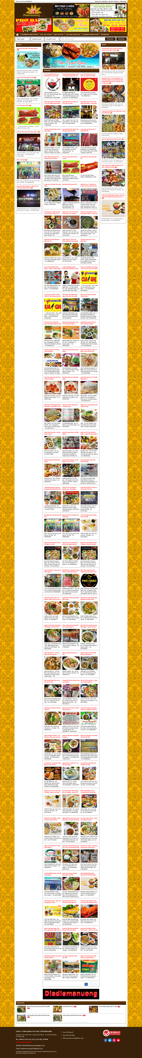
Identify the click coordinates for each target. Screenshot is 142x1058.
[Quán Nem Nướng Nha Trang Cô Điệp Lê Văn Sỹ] (53, 553)
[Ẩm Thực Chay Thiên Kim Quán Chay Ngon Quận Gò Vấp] (53, 333)
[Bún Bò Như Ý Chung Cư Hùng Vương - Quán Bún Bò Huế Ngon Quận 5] (71, 581)
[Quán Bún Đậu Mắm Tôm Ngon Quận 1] (28, 60)
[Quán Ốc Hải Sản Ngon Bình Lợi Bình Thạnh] (71, 416)
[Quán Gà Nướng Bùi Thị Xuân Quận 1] (71, 360)
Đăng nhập (123, 1)
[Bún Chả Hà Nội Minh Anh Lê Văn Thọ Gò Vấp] (53, 691)
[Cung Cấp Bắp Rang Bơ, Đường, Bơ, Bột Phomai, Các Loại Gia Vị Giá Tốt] (71, 278)
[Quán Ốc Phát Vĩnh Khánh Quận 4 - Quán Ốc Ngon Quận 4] (53, 278)
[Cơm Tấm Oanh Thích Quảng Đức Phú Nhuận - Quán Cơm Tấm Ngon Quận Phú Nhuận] (71, 801)
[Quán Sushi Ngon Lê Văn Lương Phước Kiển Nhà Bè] (89, 801)
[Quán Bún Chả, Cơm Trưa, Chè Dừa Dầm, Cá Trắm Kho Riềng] (71, 829)
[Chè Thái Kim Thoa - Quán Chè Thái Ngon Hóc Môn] (53, 912)
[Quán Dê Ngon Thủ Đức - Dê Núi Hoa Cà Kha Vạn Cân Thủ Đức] (53, 746)
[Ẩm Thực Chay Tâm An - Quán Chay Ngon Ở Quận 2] (89, 829)
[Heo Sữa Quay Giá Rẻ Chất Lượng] (71, 168)
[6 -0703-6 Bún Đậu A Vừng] (71, 55)
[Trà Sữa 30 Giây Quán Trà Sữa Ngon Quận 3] (53, 140)
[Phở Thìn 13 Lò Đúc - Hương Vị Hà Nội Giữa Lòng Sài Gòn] (89, 856)
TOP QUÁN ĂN (105, 34)
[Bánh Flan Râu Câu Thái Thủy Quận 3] (71, 388)
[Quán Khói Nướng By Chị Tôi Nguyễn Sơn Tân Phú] (71, 471)
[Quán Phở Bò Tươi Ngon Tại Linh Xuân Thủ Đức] (71, 112)
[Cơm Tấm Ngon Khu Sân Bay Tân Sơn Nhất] (89, 526)
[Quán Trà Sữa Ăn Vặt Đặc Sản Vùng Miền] (71, 526)
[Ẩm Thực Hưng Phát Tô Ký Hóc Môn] (71, 967)
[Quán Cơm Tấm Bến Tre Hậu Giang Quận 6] (53, 856)
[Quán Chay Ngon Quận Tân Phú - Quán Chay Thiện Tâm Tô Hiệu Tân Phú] (53, 939)
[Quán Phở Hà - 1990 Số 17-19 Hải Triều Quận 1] (71, 774)
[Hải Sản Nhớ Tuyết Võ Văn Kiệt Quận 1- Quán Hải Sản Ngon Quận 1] (113, 61)
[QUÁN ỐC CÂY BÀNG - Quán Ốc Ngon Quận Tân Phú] (53, 829)
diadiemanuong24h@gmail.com (32, 1048)
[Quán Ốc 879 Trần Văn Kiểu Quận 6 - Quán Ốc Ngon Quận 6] (89, 443)
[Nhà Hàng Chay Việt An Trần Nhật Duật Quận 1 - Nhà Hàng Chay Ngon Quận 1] (89, 112)
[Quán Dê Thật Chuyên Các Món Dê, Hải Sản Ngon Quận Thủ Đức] (28, 199)
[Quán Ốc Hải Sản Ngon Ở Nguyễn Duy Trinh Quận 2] (71, 498)
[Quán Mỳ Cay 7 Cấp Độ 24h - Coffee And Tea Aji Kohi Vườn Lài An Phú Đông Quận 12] (89, 195)
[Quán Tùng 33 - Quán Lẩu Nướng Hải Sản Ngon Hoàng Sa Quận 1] (71, 250)
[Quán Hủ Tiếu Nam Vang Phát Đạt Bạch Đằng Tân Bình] (71, 939)
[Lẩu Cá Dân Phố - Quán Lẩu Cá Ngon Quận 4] (53, 581)
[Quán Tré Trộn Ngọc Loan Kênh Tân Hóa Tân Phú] (89, 746)
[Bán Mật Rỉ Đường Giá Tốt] (71, 195)
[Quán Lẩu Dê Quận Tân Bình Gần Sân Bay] (89, 305)
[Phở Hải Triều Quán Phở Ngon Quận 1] (28, 143)
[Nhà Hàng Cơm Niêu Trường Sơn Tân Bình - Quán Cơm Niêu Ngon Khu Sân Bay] (53, 223)
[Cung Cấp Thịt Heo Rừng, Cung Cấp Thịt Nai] (71, 691)
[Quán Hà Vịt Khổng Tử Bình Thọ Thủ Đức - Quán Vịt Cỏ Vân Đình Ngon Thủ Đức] (89, 939)
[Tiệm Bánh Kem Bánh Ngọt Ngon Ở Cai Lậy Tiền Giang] (71, 305)
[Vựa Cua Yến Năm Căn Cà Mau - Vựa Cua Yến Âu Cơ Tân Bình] (89, 278)
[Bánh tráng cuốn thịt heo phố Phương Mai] (21, 1009)
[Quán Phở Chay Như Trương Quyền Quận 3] (53, 443)
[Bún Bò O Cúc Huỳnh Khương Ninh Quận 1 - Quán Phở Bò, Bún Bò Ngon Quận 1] (89, 636)
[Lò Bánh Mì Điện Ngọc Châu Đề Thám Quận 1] (53, 884)
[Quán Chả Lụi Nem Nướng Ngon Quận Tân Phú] (71, 884)
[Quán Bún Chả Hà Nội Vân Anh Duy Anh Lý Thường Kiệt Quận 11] (71, 856)
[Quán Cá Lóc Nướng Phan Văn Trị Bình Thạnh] (89, 416)
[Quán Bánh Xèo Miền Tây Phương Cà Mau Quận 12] (71, 912)
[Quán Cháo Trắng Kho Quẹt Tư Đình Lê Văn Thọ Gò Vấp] (89, 360)
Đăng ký (116, 1)
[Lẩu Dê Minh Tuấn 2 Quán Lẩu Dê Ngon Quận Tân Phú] (71, 140)
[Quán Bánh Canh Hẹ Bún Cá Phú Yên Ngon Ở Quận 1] (89, 333)
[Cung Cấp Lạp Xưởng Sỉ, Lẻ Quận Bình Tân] (89, 140)
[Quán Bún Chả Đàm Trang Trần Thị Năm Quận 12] (53, 967)
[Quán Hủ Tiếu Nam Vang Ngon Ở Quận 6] (71, 746)
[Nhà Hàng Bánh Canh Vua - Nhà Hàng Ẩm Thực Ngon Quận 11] (53, 85)
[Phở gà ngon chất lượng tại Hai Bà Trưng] (21, 1018)
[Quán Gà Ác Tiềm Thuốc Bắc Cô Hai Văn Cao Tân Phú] (71, 223)
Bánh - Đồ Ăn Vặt (58, 34)
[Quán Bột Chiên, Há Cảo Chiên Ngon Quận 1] (89, 388)
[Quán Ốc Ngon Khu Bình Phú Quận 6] (53, 471)
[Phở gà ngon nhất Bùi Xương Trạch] (57, 1018)
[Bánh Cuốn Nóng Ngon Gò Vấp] (28, 88)
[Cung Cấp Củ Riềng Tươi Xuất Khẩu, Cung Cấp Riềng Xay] (113, 124)
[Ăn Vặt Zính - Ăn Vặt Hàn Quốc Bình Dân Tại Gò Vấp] (53, 774)
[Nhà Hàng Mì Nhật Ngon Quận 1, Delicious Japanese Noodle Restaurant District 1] (113, 209)
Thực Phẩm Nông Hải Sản (73, 34)
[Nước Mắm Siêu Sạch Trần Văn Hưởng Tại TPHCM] (53, 168)
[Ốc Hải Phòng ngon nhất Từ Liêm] (93, 1009)
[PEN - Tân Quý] (28, 171)
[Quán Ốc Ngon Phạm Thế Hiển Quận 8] (71, 443)
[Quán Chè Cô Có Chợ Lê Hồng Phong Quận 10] (71, 719)
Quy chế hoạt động (69, 1035)
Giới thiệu (104, 1)
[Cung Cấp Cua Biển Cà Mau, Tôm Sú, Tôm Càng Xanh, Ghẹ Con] (53, 305)
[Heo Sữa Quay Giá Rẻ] (28, 116)
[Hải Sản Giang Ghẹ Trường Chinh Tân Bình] (53, 360)
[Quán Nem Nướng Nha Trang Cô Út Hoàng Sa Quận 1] (71, 333)
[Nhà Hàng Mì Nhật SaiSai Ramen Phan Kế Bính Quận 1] (89, 884)
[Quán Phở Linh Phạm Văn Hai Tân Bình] (53, 719)
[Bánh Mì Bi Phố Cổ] (57, 1009)
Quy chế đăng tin (68, 1032)
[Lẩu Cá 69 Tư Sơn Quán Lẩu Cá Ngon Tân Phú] (89, 774)
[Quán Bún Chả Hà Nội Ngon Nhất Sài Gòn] (53, 250)
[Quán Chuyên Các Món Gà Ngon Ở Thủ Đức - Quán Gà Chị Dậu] (113, 178)
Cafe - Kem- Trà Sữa (45, 34)
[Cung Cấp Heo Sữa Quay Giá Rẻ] (89, 168)
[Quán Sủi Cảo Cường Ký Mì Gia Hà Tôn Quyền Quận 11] (71, 553)
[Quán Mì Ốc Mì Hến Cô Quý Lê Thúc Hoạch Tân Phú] (89, 498)
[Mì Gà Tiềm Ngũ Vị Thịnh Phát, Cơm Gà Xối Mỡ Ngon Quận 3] (53, 112)
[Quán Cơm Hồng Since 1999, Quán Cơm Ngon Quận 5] (89, 967)
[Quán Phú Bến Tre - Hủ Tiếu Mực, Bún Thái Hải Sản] (53, 664)
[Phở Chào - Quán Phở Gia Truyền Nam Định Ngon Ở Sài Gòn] (89, 581)
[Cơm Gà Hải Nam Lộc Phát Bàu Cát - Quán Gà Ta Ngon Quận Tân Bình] (89, 85)
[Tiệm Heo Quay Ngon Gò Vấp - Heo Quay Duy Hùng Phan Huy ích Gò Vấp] (89, 912)
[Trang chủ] (17, 34)
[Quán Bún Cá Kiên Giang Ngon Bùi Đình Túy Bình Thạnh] (89, 608)
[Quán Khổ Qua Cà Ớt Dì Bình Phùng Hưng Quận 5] (89, 664)
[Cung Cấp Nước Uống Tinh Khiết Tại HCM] (89, 471)
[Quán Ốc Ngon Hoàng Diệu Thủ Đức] (113, 150)
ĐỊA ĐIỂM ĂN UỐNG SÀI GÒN (30, 34)
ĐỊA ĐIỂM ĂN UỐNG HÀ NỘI (90, 34)
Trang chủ (97, 1)
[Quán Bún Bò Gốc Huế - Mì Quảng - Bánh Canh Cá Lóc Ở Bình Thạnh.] (53, 608)
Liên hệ (111, 1)
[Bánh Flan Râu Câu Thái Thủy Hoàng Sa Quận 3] (53, 388)
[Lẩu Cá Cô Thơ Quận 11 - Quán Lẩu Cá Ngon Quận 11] (89, 691)
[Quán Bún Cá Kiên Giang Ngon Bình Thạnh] (71, 608)
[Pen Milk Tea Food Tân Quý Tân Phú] (53, 526)
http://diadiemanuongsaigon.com (33, 1045)
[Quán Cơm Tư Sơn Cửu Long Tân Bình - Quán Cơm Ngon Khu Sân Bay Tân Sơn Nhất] (53, 801)
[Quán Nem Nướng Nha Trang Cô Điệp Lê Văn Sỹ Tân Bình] (89, 553)
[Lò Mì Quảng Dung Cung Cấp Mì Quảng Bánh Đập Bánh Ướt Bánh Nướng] (53, 498)
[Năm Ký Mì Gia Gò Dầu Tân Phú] (71, 664)
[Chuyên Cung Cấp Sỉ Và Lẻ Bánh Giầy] (89, 250)
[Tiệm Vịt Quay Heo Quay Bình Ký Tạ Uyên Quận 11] (71, 636)
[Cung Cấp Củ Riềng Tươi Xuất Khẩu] (53, 195)
